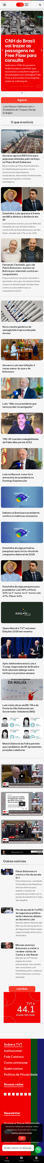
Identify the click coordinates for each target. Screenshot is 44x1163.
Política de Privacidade (21, 1074)
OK (22, 1138)
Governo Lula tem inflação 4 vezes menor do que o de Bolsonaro (18, 368)
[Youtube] (5, 1094)
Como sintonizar (16, 1062)
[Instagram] (13, 1094)
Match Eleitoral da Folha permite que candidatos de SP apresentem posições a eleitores (21, 746)
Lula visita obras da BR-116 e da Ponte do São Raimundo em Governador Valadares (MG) (20, 708)
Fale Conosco (14, 1056)
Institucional (13, 1050)
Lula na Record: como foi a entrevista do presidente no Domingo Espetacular (18, 477)
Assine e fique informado (22, 1123)
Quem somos (13, 1068)
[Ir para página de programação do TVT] (22, 1022)
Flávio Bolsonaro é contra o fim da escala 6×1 (28, 874)
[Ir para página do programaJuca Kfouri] (22, 854)
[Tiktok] (25, 1094)
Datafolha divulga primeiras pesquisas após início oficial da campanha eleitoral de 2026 (20, 551)
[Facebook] (21, 1094)
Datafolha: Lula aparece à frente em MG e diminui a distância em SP (21, 216)
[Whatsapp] (9, 1094)
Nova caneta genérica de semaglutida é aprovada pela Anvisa (19, 330)
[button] (4, 5)
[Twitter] (17, 1094)
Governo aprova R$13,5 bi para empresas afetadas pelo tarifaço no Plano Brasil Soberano (21, 159)
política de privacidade (22, 1133)
